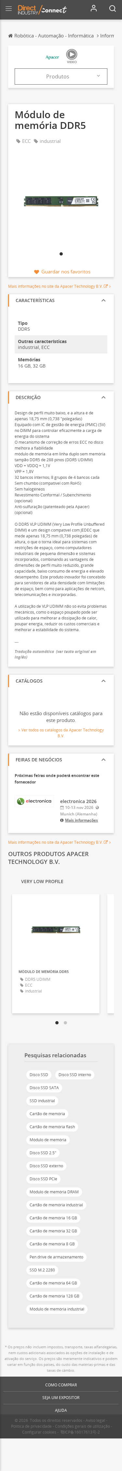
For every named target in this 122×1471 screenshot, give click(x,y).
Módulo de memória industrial (57, 1309)
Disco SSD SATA (44, 1087)
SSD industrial (42, 1100)
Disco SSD (39, 1074)
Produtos (57, 76)
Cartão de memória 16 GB (53, 1218)
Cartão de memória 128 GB (54, 1296)
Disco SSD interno (75, 1074)
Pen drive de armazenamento (56, 1257)
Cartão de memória (47, 1114)
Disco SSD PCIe (43, 1179)
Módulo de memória (48, 1140)
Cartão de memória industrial (56, 1205)
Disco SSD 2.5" (43, 1153)
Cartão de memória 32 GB (53, 1231)
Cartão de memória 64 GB (53, 1283)
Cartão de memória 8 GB (52, 1244)
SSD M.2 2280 (42, 1270)
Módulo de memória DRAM (54, 1192)
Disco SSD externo (46, 1166)
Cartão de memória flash (52, 1127)
